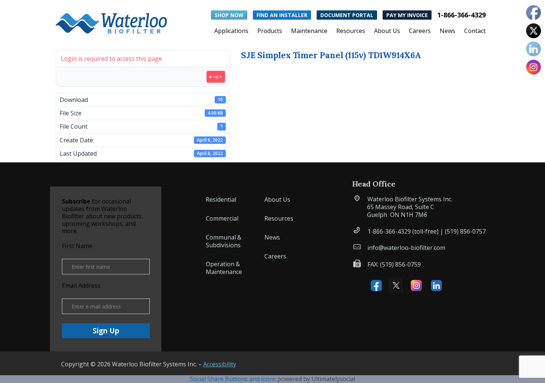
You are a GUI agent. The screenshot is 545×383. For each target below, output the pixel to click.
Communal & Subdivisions (223, 241)
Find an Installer (282, 15)
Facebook (376, 285)
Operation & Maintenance (224, 268)
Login (217, 77)
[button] (111, 21)
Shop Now (229, 15)
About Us (387, 31)
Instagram (416, 285)
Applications (231, 31)
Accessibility (219, 364)
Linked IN (436, 285)
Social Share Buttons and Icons (233, 379)
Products (269, 31)
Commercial (222, 218)
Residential (221, 199)
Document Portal (346, 15)
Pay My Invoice (407, 15)
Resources (350, 31)
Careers (420, 31)
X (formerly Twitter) (396, 285)
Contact (475, 31)
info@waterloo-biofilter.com (406, 248)
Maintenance (309, 31)
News (447, 31)
